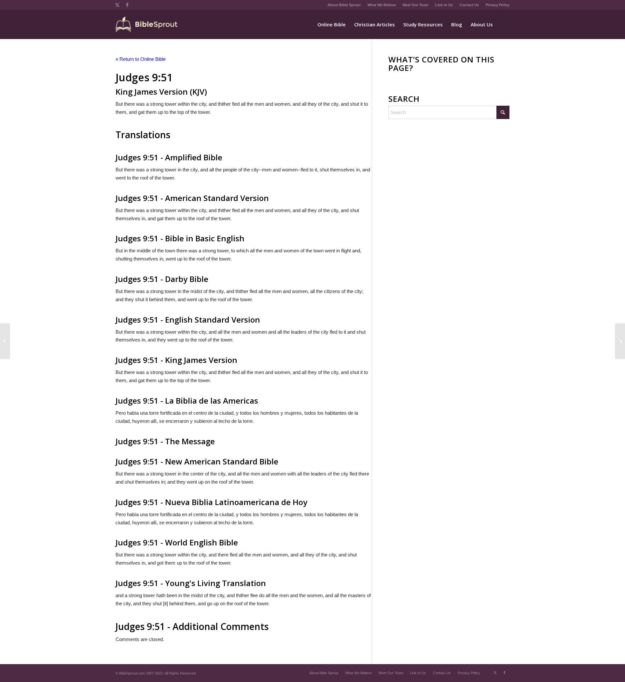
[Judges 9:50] (5, 341)
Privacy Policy (497, 5)
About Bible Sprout (344, 5)
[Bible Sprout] (147, 24)
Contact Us (469, 5)
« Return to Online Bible (141, 59)
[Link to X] (117, 5)
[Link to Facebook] (127, 5)
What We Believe (382, 5)
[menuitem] (344, 5)
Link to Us (444, 5)
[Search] (503, 24)
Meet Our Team (415, 5)
